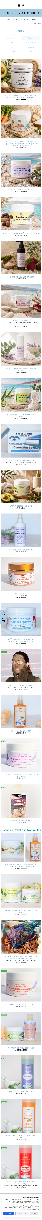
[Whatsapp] (23, 5)
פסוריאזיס (31, 47)
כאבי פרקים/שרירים (30, 42)
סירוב (34, 1213)
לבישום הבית (11, 52)
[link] (27, 13)
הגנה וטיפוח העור (11, 38)
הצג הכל (30, 38)
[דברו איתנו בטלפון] (3, 620)
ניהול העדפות (22, 1213)
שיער (31, 52)
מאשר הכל (8, 1213)
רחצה (11, 47)
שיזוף (11, 42)
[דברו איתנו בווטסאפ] (3, 613)
